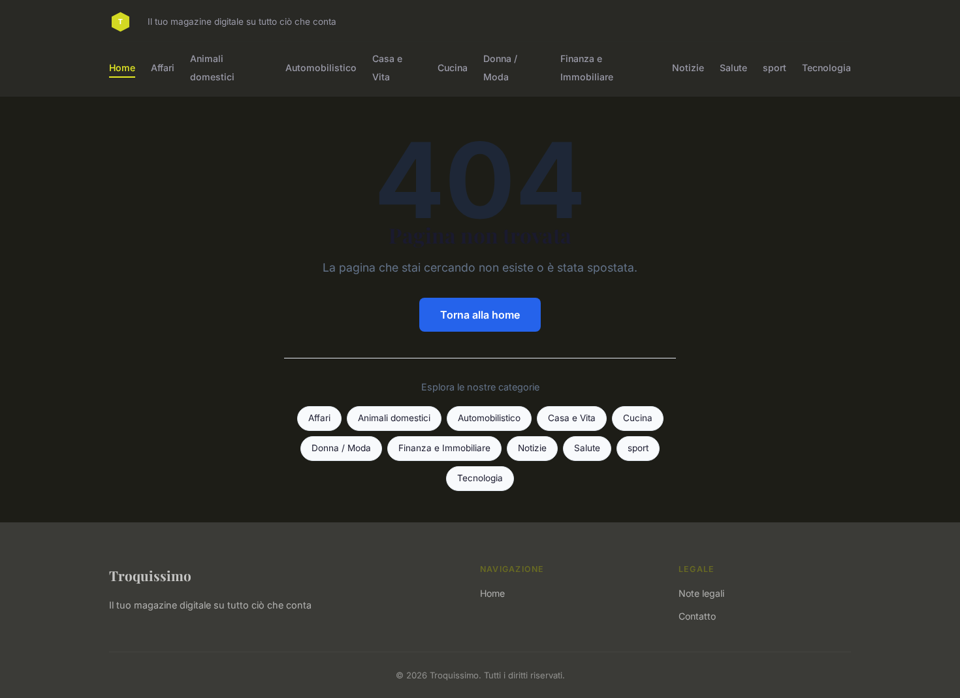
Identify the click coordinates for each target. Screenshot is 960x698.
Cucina (453, 67)
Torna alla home (480, 314)
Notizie (688, 67)
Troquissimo (150, 575)
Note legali (701, 593)
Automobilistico (321, 67)
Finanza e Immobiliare (586, 67)
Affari (162, 67)
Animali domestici (212, 67)
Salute (733, 67)
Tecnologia (826, 67)
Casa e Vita (387, 67)
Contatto (697, 616)
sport (774, 67)
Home (122, 67)
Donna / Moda (500, 67)
